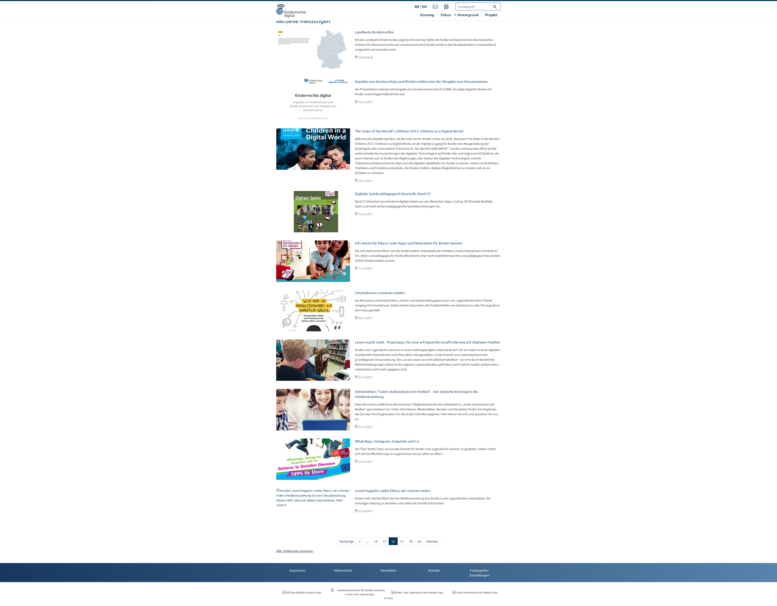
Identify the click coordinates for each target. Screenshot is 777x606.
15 (384, 541)
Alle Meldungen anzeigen (294, 551)
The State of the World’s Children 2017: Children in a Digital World (409, 131)
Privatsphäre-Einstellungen (479, 572)
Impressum (298, 570)
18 (410, 541)
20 (419, 541)
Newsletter (388, 570)
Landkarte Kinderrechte (374, 32)
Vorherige (346, 541)
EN (424, 6)
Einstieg (427, 14)
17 (402, 541)
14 (376, 541)
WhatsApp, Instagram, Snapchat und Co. (387, 441)
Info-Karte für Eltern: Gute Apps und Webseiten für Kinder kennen (409, 243)
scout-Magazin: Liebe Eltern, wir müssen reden (392, 490)
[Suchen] (495, 6)
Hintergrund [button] (468, 14)
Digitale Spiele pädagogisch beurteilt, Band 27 (393, 193)
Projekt (491, 14)
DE (417, 6)
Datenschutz (343, 570)
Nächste (432, 541)
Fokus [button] (446, 14)
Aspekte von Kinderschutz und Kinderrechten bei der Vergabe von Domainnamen (421, 81)
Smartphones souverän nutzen (380, 292)
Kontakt (434, 570)
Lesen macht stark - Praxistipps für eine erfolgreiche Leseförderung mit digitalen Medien (427, 342)
